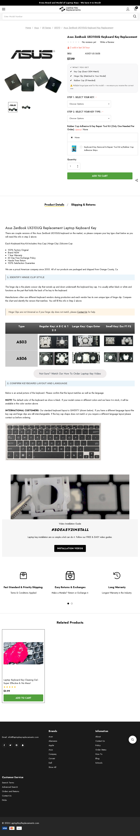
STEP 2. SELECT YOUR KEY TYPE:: (85, 111)
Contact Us (82, 312)
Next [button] (121, 3)
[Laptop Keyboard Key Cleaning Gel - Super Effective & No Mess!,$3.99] (23, 653)
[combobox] (70, 16)
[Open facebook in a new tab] (4, 745)
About (98, 736)
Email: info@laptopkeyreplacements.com (20, 737)
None (77, 137)
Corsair (52, 758)
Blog (97, 758)
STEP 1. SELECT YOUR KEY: (81, 97)
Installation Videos (70, 548)
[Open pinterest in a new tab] (16, 745)
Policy (98, 745)
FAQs (4, 800)
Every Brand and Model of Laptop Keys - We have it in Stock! (70, 3)
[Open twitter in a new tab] (10, 745)
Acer (51, 736)
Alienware (53, 740)
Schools (98, 762)
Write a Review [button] (107, 42)
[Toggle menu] (3, 9)
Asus (51, 749)
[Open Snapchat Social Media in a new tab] (23, 745)
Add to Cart (23, 697)
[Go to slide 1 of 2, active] (68, 603)
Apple (51, 745)
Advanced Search (10, 786)
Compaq (52, 754)
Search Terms (8, 782)
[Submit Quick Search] (135, 16)
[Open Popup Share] (136, 180)
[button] (133, 740)
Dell (50, 762)
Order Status (100, 749)
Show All (52, 767)
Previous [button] (18, 3)
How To (98, 754)
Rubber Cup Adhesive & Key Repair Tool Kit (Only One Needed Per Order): (100, 128)
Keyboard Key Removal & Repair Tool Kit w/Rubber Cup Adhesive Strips (109, 149)
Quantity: (72, 159)
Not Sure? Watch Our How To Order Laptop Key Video (70, 373)
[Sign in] (127, 9)
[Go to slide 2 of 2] (72, 603)
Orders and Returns (10, 791)
